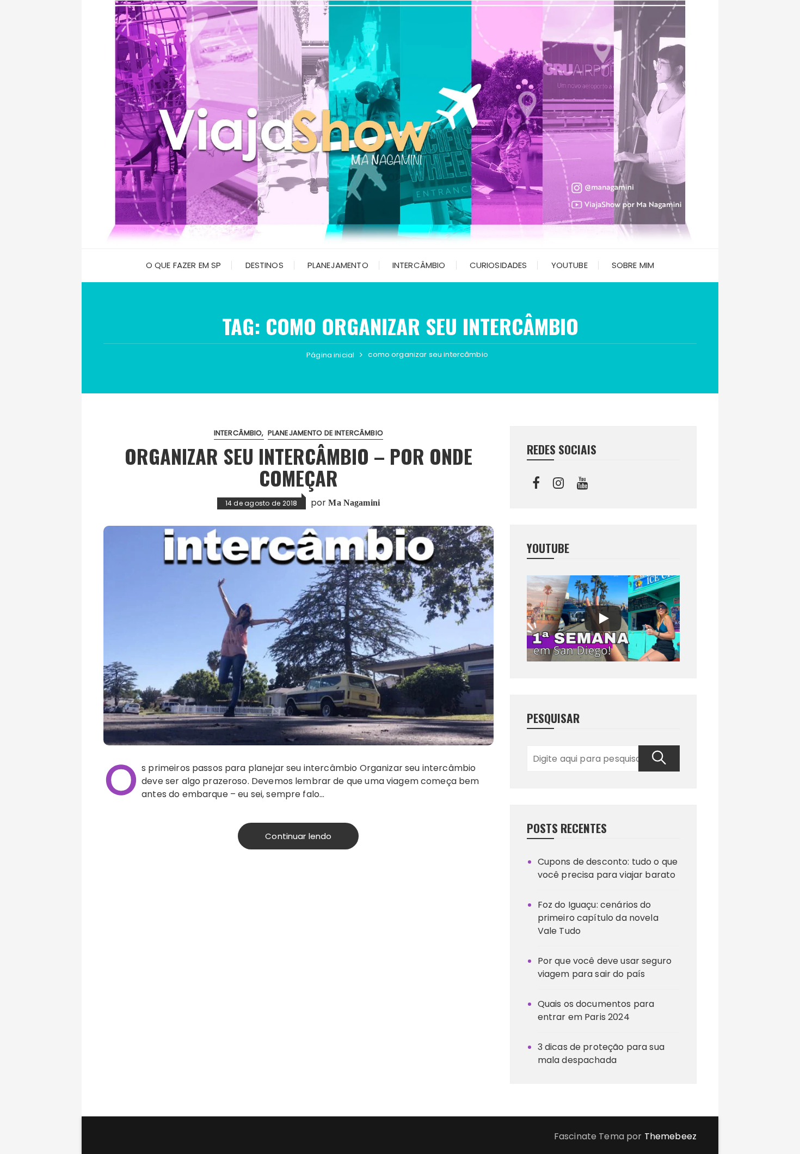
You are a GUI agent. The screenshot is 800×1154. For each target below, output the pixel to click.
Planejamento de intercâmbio (325, 433)
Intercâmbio (419, 265)
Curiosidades (498, 265)
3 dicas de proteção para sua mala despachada (601, 1053)
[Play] (602, 618)
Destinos (264, 265)
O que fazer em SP (183, 265)
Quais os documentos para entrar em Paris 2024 (596, 1010)
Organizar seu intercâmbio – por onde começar (298, 466)
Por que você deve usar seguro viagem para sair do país (605, 967)
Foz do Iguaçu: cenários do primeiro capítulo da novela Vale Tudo (598, 917)
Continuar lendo (298, 836)
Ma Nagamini (354, 502)
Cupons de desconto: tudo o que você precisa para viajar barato (608, 868)
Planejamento (337, 265)
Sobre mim (633, 265)
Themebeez (670, 1136)
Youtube (569, 265)
